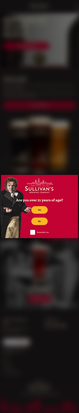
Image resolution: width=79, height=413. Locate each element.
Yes (39, 210)
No (39, 221)
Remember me (43, 232)
